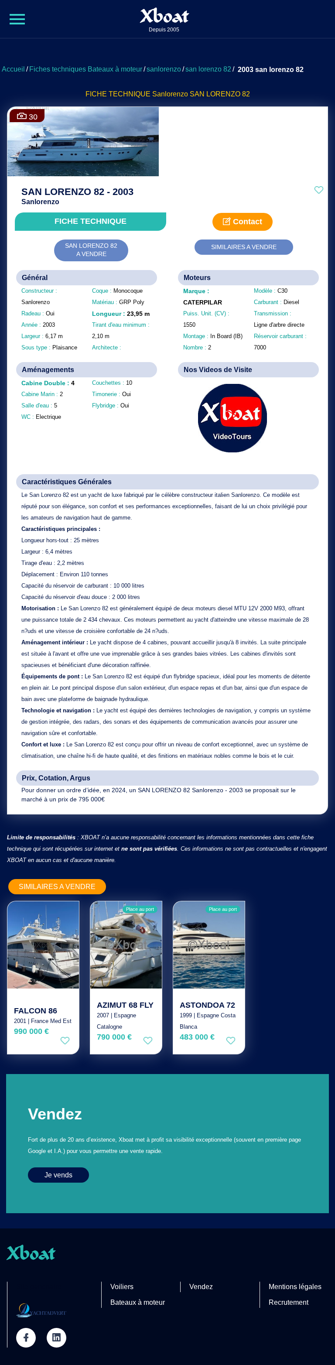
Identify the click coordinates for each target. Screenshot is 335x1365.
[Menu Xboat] (17, 19)
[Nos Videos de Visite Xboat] (226, 418)
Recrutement (288, 1302)
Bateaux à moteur (137, 1302)
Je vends (58, 1175)
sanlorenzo (164, 69)
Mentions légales (295, 1286)
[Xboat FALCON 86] (43, 945)
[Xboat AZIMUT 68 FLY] (126, 945)
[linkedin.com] (56, 1338)
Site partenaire (39, 1286)
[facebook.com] (26, 1338)
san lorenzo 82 (208, 69)
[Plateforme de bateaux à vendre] (41, 1310)
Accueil (13, 69)
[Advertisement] (167, 50)
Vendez (201, 1286)
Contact (246, 221)
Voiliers (121, 1286)
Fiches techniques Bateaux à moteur (85, 69)
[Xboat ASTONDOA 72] (209, 945)
